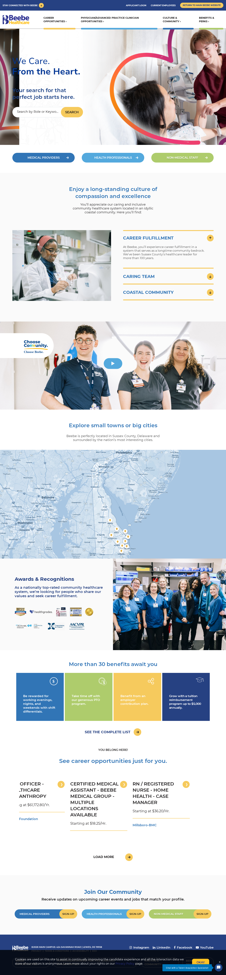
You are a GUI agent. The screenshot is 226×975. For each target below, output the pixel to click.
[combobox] (40, 112)
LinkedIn (163, 947)
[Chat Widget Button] (218, 967)
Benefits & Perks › (206, 19)
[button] (168, 238)
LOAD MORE (103, 857)
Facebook (184, 947)
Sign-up (68, 914)
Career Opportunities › (55, 19)
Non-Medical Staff (182, 157)
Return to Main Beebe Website (202, 5)
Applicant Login (136, 5)
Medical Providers (44, 157)
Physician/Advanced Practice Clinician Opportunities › (110, 19)
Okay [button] (201, 962)
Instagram (141, 947)
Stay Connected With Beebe (20, 5)
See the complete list (107, 732)
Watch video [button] (113, 363)
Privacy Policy (125, 963)
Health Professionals (113, 157)
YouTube (207, 947)
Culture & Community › (172, 19)
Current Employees (163, 5)
